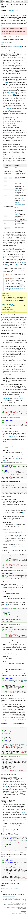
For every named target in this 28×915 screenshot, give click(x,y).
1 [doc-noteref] (1, 702)
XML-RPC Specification (7, 309)
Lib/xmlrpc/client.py (13, 10)
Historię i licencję (10, 904)
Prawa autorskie (8, 898)
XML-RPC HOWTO (6, 295)
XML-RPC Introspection (7, 304)
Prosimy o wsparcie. (22, 908)
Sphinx (22, 913)
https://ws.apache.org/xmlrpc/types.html (14, 288)
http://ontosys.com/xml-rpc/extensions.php (13, 87)
